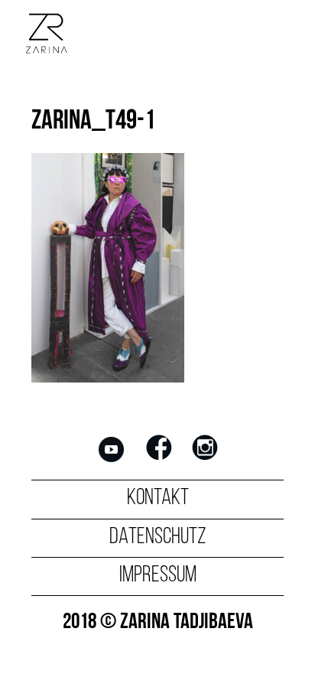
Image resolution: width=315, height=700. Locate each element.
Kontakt (158, 498)
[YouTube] (111, 459)
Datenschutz (157, 537)
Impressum (157, 576)
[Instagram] (205, 459)
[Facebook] (159, 459)
